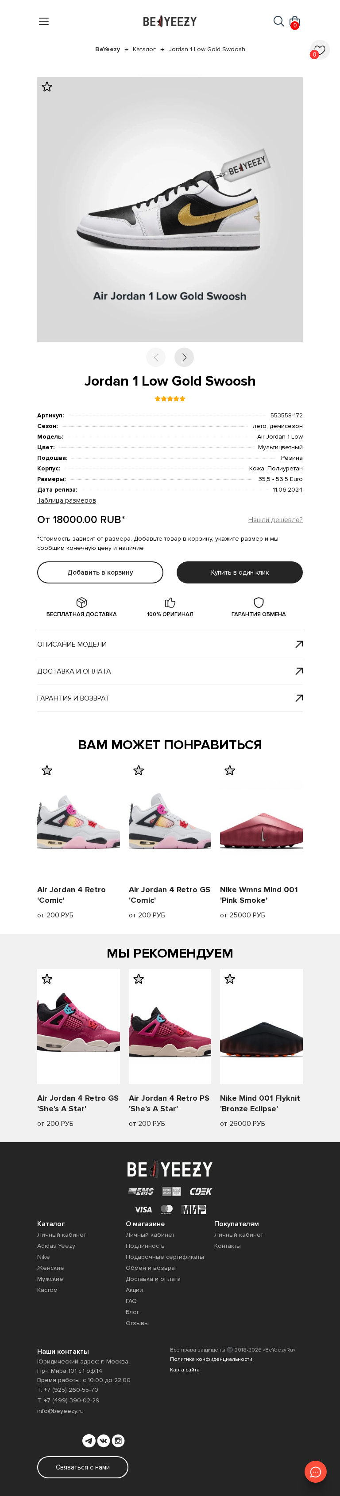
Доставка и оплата (74, 671)
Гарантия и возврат (73, 698)
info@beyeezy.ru (60, 1411)
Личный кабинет (61, 1234)
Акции (134, 1290)
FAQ (131, 1301)
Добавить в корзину (100, 572)
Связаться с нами (83, 1467)
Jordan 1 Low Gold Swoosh (207, 49)
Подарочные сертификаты (165, 1257)
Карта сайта (185, 1370)
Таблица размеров (66, 500)
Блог (132, 1312)
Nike (43, 1257)
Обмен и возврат (151, 1268)
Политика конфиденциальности (211, 1359)
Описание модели (72, 644)
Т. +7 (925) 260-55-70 (67, 1390)
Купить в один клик (240, 572)
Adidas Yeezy (56, 1246)
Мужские (50, 1279)
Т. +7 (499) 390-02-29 (68, 1400)
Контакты (227, 1246)
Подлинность (145, 1246)
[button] (184, 357)
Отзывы (137, 1323)
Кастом (47, 1290)
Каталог (144, 49)
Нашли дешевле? (275, 519)
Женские (50, 1268)
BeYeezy (107, 49)
